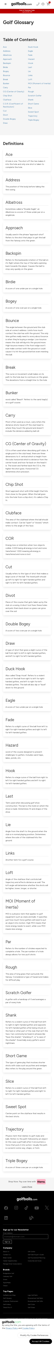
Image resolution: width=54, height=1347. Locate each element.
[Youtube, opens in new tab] (37, 1208)
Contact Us (6, 1255)
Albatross (7, 55)
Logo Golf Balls (33, 1295)
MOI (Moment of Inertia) (39, 83)
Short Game (33, 104)
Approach (7, 59)
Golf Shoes (31, 1307)
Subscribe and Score (34, 1261)
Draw (5, 123)
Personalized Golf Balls (35, 1298)
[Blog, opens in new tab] (32, 1217)
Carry (5, 87)
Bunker (6, 83)
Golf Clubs (31, 1304)
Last (30, 67)
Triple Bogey (33, 120)
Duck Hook (33, 47)
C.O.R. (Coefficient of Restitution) (13, 105)
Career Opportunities (10, 1261)
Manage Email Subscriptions (12, 1264)
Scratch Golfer (34, 95)
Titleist (5, 1286)
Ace (5, 47)
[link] (43, 4)
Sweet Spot (33, 112)
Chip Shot (7, 95)
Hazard (31, 59)
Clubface (7, 99)
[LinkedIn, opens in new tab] (6, 1217)
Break (5, 79)
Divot (5, 115)
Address (6, 51)
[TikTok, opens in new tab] (26, 1208)
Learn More (27, 1187)
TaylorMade (7, 1283)
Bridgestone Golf (8, 1273)
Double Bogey (9, 119)
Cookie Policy (28, 1328)
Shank (30, 99)
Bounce (6, 75)
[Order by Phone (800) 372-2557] (38, 4)
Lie (29, 71)
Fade (30, 55)
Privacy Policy (12, 1328)
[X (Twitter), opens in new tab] (47, 1208)
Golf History (7, 1304)
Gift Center (31, 1251)
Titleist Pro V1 (7, 1307)
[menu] (5, 4)
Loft (30, 79)
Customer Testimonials (10, 1301)
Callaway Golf (7, 1276)
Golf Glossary (7, 1298)
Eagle (30, 51)
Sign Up (7, 1242)
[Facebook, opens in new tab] (6, 1208)
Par (29, 87)
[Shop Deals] (27, 11)
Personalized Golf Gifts (35, 1301)
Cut (5, 111)
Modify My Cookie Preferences (34, 1335)
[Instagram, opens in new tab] (16, 1208)
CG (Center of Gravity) (13, 91)
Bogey (6, 71)
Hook (30, 63)
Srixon (5, 1279)
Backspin (7, 63)
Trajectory (32, 116)
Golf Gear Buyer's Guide (36, 1255)
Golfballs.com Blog (9, 1295)
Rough (31, 91)
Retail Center (7, 1258)
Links (30, 75)
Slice (30, 108)
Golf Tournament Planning (36, 1258)
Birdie (5, 67)
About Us (6, 1251)
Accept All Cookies (40, 1341)
